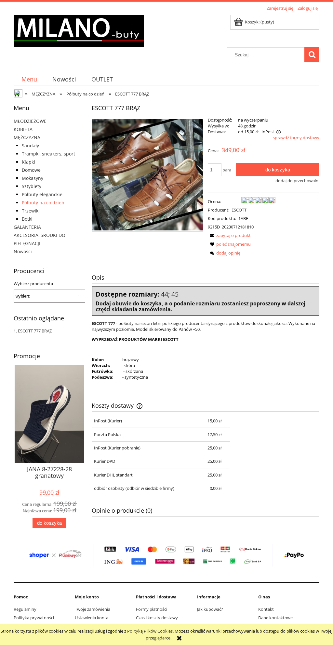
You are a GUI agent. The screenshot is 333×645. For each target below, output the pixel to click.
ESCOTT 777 (103, 323)
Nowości (23, 251)
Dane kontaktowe (275, 618)
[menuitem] (29, 79)
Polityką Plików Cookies (150, 631)
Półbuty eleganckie (42, 194)
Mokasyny (32, 178)
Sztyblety (31, 186)
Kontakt (266, 609)
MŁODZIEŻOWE (30, 121)
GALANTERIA (27, 227)
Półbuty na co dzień (43, 202)
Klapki (28, 162)
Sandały (30, 145)
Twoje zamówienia (92, 609)
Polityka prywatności (34, 618)
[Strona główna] (79, 30)
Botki (27, 219)
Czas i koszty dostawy (157, 618)
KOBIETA (23, 129)
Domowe (31, 170)
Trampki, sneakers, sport (48, 154)
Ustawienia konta (91, 618)
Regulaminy (25, 609)
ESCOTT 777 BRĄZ (35, 331)
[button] (229, 235)
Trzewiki (31, 211)
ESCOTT (239, 210)
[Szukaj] (311, 54)
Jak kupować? (210, 609)
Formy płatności (151, 609)
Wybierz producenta (33, 283)
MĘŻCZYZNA (27, 137)
